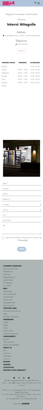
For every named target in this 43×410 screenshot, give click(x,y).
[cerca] (35, 3)
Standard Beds (8, 297)
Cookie (10, 383)
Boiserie (6, 339)
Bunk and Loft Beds (9, 294)
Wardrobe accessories (10, 317)
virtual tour (6, 353)
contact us (6, 359)
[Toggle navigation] (38, 3)
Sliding (5, 328)
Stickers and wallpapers (11, 345)
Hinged (5, 322)
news (5, 350)
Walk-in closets (8, 331)
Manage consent (20, 383)
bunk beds (6, 274)
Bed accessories (8, 305)
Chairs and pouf (8, 342)
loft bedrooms (8, 272)
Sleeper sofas (7, 300)
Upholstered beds (9, 303)
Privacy (4, 383)
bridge (5, 325)
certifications (7, 356)
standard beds (8, 280)
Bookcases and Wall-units (12, 311)
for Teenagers (7, 283)
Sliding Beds (7, 291)
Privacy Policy (24, 240)
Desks (5, 314)
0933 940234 (23, 44)
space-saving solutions (11, 269)
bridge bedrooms (9, 277)
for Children (7, 286)
